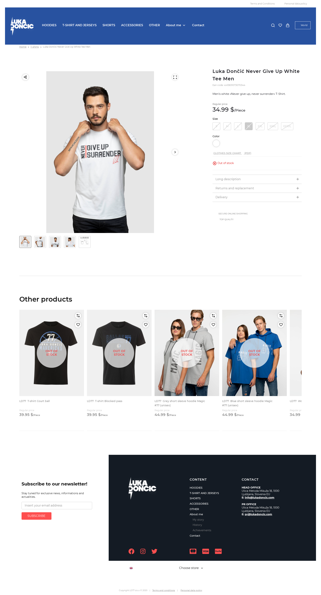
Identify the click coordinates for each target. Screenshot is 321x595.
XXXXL (287, 126)
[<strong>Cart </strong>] (288, 25)
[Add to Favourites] (78, 325)
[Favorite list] (280, 25)
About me (173, 25)
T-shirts (34, 46)
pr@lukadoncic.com (258, 514)
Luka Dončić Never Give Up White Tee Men (66, 46)
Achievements (202, 530)
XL (248, 126)
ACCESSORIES (132, 25)
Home (22, 46)
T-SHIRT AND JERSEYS (79, 25)
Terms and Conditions (262, 3)
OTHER (154, 25)
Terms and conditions (163, 590)
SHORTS (109, 25)
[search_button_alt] (273, 25)
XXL (260, 126)
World (304, 25)
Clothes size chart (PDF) (232, 153)
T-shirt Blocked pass (104, 401)
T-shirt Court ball (34, 401)
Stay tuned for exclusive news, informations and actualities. (53, 495)
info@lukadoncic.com (259, 497)
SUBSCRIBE (36, 516)
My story (198, 519)
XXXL (273, 126)
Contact (198, 25)
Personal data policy (295, 3)
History (197, 525)
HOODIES (49, 25)
